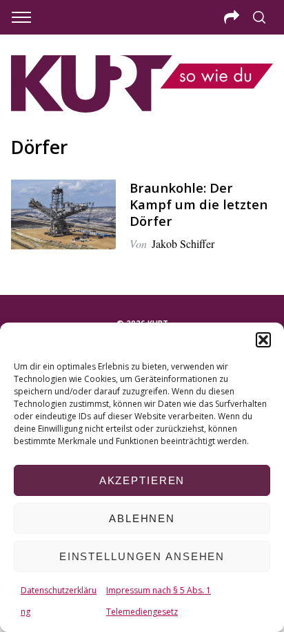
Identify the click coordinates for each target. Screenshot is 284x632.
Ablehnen (142, 518)
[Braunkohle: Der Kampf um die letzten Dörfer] (63, 214)
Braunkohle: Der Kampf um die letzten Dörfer (198, 204)
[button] (263, 340)
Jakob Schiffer (183, 243)
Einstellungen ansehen (142, 556)
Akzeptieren (142, 480)
